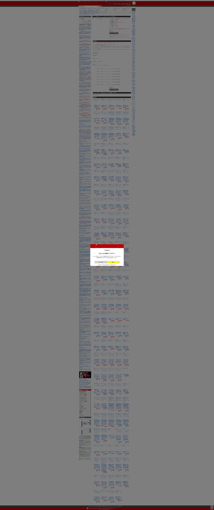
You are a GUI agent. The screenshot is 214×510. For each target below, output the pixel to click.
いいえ (101, 262)
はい (113, 262)
